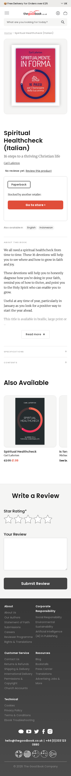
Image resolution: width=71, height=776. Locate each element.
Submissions (12, 627)
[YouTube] (28, 731)
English (31, 227)
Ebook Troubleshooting (19, 720)
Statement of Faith (17, 622)
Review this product (39, 171)
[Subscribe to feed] (21, 731)
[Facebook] (43, 731)
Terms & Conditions (17, 715)
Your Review (15, 534)
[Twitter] (36, 731)
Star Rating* (15, 511)
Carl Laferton (12, 163)
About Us (10, 612)
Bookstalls (42, 664)
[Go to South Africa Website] (52, 752)
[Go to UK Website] (19, 752)
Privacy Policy (13, 710)
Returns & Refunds (16, 664)
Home (8, 33)
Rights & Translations (18, 642)
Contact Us (11, 659)
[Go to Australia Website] (36, 752)
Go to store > (36, 205)
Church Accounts (16, 688)
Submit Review (35, 583)
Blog (38, 659)
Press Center (44, 669)
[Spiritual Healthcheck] (30, 421)
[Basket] (65, 14)
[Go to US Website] (28, 752)
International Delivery (18, 674)
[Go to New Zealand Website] (45, 752)
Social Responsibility (49, 617)
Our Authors (12, 617)
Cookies (9, 705)
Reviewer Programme (18, 637)
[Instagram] (50, 731)
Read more (33, 334)
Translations (44, 674)
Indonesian (46, 227)
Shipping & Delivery (17, 669)
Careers (9, 632)
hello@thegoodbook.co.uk (24, 741)
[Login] (58, 13)
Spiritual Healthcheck (20, 452)
